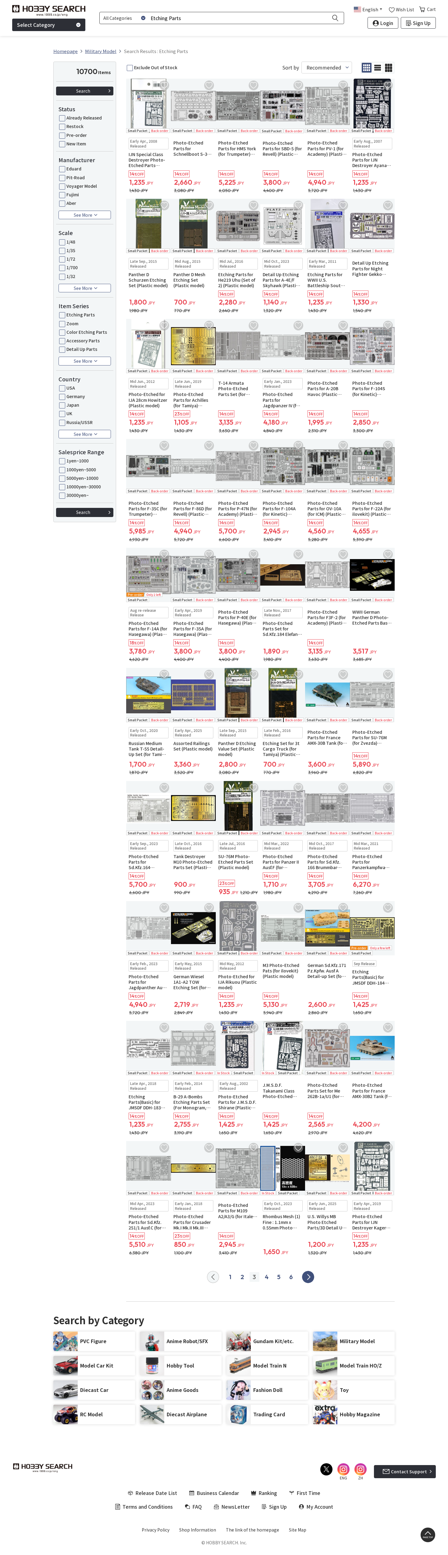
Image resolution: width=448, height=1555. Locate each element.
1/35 (70, 250)
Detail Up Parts (81, 349)
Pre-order (76, 135)
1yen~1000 (77, 460)
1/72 (70, 259)
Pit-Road (75, 177)
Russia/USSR (79, 422)
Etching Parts (80, 314)
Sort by (290, 67)
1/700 (72, 267)
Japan (72, 405)
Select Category (36, 24)
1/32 (70, 276)
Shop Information (197, 1529)
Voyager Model (81, 186)
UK (69, 413)
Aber (71, 203)
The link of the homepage (252, 1529)
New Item (76, 143)
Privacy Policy (155, 1529)
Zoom (72, 323)
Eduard (73, 168)
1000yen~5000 (81, 469)
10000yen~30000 (83, 486)
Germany (75, 396)
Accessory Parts (83, 340)
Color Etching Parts (86, 332)
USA (70, 388)
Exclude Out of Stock (155, 67)
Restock (75, 126)
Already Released (84, 117)
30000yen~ (77, 495)
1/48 (70, 241)
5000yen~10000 (82, 478)
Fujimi (72, 194)
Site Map (297, 1529)
